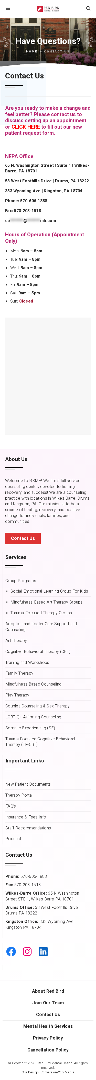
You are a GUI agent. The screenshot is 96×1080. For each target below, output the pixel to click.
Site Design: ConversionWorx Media (48, 1072)
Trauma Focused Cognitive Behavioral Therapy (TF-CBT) (40, 742)
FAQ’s (10, 806)
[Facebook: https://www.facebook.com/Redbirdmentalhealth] (11, 951)
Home (32, 52)
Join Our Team (48, 1003)
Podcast (13, 839)
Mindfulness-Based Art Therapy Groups (46, 602)
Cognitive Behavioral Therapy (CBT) (37, 652)
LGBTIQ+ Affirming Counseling (33, 717)
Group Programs (20, 581)
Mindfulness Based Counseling (33, 684)
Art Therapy (16, 641)
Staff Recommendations (28, 828)
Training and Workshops (27, 663)
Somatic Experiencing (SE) (30, 728)
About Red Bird (48, 991)
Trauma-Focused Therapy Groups (41, 613)
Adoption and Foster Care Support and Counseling (41, 627)
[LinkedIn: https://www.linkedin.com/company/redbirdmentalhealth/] (43, 951)
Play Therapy (17, 695)
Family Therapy (19, 673)
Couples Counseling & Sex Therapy (37, 706)
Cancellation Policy (48, 1050)
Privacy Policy (48, 1038)
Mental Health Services (48, 1026)
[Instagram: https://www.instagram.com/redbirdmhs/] (27, 951)
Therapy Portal (19, 795)
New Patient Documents (28, 784)
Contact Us (48, 1014)
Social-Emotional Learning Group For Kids (49, 591)
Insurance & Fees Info (25, 817)
